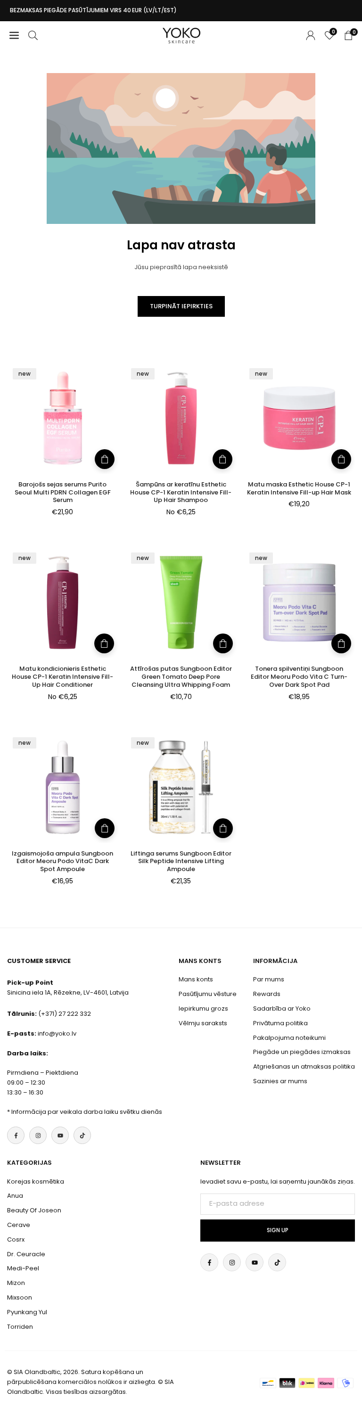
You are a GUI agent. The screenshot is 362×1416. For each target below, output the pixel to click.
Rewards (266, 993)
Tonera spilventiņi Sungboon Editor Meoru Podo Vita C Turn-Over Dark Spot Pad (299, 676)
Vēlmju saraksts (203, 1023)
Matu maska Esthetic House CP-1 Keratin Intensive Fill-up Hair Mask (299, 488)
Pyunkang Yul (27, 1312)
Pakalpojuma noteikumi (289, 1037)
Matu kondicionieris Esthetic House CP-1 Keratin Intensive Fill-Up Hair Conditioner (62, 676)
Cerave (18, 1224)
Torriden (20, 1326)
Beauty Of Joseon (34, 1210)
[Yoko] (181, 34)
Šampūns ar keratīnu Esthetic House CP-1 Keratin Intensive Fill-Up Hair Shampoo (180, 492)
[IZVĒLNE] (14, 35)
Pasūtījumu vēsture (208, 993)
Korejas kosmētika (35, 1181)
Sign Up (277, 1230)
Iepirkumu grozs (203, 1008)
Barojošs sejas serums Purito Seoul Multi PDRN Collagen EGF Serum (63, 492)
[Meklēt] (33, 35)
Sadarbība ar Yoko (282, 1008)
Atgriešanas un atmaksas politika (304, 1066)
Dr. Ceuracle (26, 1254)
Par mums (268, 979)
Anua (15, 1195)
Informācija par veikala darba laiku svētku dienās (86, 1111)
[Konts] (310, 35)
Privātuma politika (280, 1023)
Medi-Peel (23, 1268)
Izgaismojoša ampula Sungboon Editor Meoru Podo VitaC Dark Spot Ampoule (62, 861)
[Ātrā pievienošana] (222, 459)
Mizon (16, 1282)
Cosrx (16, 1239)
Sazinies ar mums (280, 1081)
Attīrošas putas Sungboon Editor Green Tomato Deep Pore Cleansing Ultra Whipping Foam (181, 676)
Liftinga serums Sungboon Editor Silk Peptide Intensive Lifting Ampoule (181, 861)
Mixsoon (19, 1297)
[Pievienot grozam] (105, 459)
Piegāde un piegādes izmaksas (302, 1051)
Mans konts (196, 979)
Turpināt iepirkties (181, 306)
